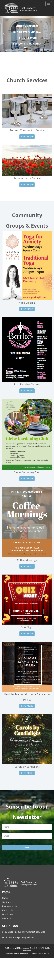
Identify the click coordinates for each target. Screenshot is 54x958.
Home (5, 898)
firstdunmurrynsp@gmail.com (20, 937)
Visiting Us (7, 902)
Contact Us (7, 918)
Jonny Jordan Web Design (39, 953)
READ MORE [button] (27, 136)
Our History (7, 914)
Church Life (7, 910)
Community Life (9, 906)
